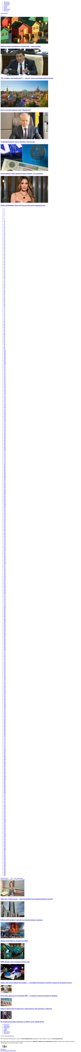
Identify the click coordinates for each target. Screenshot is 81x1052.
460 (5, 865)
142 (5, 410)
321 (5, 666)
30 (4, 250)
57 (4, 288)
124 (5, 384)
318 (5, 662)
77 (4, 317)
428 (5, 819)
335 (5, 686)
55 (4, 286)
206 (5, 502)
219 (5, 520)
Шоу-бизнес (7, 9)
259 (5, 577)
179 (5, 463)
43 (4, 268)
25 (4, 243)
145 (5, 414)
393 (5, 769)
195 (5, 486)
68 (4, 304)
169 (5, 449)
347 (5, 703)
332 (5, 682)
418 (5, 805)
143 (5, 411)
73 (4, 311)
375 (5, 743)
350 (5, 708)
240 (5, 550)
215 (5, 514)
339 (5, 692)
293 (5, 626)
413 (5, 798)
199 (5, 492)
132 (5, 396)
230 (5, 536)
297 (5, 632)
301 (5, 637)
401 (5, 780)
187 (5, 474)
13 (4, 225)
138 (5, 404)
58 (4, 290)
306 (5, 645)
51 (4, 280)
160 (5, 436)
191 (5, 480)
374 (5, 742)
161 (5, 437)
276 (5, 602)
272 (5, 596)
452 (5, 853)
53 (4, 283)
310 (5, 650)
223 (5, 526)
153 (5, 426)
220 (5, 522)
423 (5, 812)
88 (4, 333)
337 (5, 689)
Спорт (5, 6)
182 (5, 467)
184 (5, 470)
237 (5, 546)
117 (5, 374)
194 (5, 484)
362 (5, 725)
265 (5, 586)
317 (5, 660)
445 (5, 843)
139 (5, 406)
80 (4, 321)
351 (5, 709)
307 (5, 646)
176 (5, 459)
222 (5, 524)
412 (5, 796)
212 (5, 510)
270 (5, 593)
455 (5, 858)
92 (4, 338)
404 (5, 785)
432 (5, 825)
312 (5, 653)
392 (5, 768)
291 (5, 623)
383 (5, 755)
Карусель (6, 10)
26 (4, 244)
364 (5, 728)
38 (4, 261)
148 (5, 419)
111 (5, 366)
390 (5, 765)
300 (5, 636)
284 (5, 613)
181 (5, 466)
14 (4, 227)
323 (5, 669)
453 (5, 855)
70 (4, 307)
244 (5, 556)
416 (5, 802)
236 (5, 544)
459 (5, 863)
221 (5, 523)
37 (4, 260)
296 (5, 630)
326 (5, 673)
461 (5, 866)
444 (5, 842)
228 (5, 533)
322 (5, 667)
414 (5, 799)
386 (5, 759)
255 (5, 572)
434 (5, 828)
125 (5, 386)
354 (5, 713)
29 (4, 248)
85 (4, 328)
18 (4, 233)
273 (5, 597)
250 (5, 564)
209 (5, 506)
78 (4, 318)
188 (5, 476)
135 (5, 400)
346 (5, 702)
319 (5, 663)
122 (5, 381)
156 (5, 430)
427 (5, 818)
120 (5, 378)
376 (5, 745)
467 (5, 875)
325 (5, 672)
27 (4, 245)
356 (5, 716)
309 (5, 649)
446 (5, 845)
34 (4, 255)
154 (5, 427)
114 (5, 370)
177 (5, 460)
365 (5, 729)
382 (5, 753)
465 (5, 872)
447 (5, 846)
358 (5, 719)
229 (5, 534)
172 (5, 453)
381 (5, 752)
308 (5, 647)
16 (4, 230)
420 (5, 808)
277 (5, 603)
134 (5, 399)
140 (5, 407)
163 (5, 440)
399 (5, 778)
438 (5, 833)
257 (5, 574)
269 (5, 592)
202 (5, 496)
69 (4, 306)
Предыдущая (4, 878)
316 (5, 659)
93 (4, 340)
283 (5, 612)
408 (5, 790)
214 (5, 513)
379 (5, 749)
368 (5, 733)
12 (4, 224)
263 (5, 583)
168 (5, 447)
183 (5, 469)
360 (5, 722)
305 (5, 643)
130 (5, 393)
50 (4, 278)
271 (5, 595)
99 (4, 348)
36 (4, 258)
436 (5, 831)
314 (5, 656)
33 (4, 254)
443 (5, 841)
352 (5, 710)
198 (5, 490)
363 (5, 726)
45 (4, 271)
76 (4, 316)
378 (5, 748)
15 (4, 228)
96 (4, 344)
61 (4, 294)
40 (4, 264)
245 (5, 557)
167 (5, 446)
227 (5, 532)
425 (5, 815)
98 (4, 347)
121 (5, 380)
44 (4, 270)
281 (5, 609)
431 (5, 823)
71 (4, 308)
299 (5, 635)
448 (5, 848)
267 (5, 589)
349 (5, 706)
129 (5, 391)
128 (5, 390)
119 (5, 377)
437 (5, 832)
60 (4, 293)
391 (5, 766)
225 (5, 529)
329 (5, 677)
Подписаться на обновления (8, 1050)
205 (5, 500)
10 (4, 221)
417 (5, 803)
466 (5, 873)
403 (5, 783)
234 (5, 542)
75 (4, 314)
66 (4, 301)
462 (5, 868)
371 (5, 738)
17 (4, 231)
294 (5, 627)
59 (4, 291)
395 (5, 772)
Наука (5, 7)
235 (5, 543)
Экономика (7, 3)
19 (4, 234)
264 (5, 584)
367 (5, 732)
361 (5, 723)
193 (5, 483)
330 (5, 679)
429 (5, 821)
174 (5, 456)
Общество (6, 4)
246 (5, 559)
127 (5, 389)
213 (5, 512)
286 (5, 616)
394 (5, 770)
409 (5, 792)
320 (5, 665)
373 (5, 740)
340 (5, 693)
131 (5, 394)
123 (5, 383)
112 (5, 367)
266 (5, 587)
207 (5, 503)
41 (4, 265)
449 (5, 849)
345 (5, 700)
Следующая (19, 878)
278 (5, 605)
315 (5, 657)
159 (5, 434)
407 (5, 789)
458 (5, 862)
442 (5, 839)
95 (4, 343)
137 (5, 403)
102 (5, 353)
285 (5, 615)
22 (4, 238)
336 (5, 687)
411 (5, 795)
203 (5, 497)
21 (4, 237)
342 (5, 696)
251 (5, 566)
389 (5, 763)
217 (5, 517)
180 (5, 464)
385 (5, 758)
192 (5, 481)
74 (4, 313)
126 (5, 387)
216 (5, 516)
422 (5, 811)
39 (4, 263)
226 (5, 530)
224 (5, 527)
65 (4, 300)
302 (5, 639)
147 (5, 417)
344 (5, 699)
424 (5, 813)
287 (5, 617)
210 (5, 507)
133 (5, 397)
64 (4, 298)
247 (5, 560)
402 (5, 782)
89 (4, 334)
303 (5, 640)
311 (5, 652)
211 (5, 509)
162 (5, 439)
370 (5, 736)
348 (5, 705)
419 (5, 806)
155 (5, 429)
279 (5, 606)
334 (5, 685)
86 (4, 330)
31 (4, 251)
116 (5, 373)
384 (5, 756)
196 (5, 487)
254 (5, 570)
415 (5, 800)
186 (5, 473)
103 (5, 354)
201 (5, 494)
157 (5, 431)
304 (5, 642)
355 (5, 715)
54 (4, 284)
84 (4, 327)
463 (5, 869)
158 (5, 433)
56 (4, 287)
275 (5, 600)
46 (4, 273)
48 (4, 275)
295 (5, 629)
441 (5, 838)
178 (5, 461)
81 (4, 323)
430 (5, 822)
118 (5, 376)
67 (4, 303)
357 (5, 718)
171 (5, 451)
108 (5, 361)
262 (5, 582)
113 (5, 368)
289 (5, 620)
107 (5, 360)
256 (5, 573)
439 (5, 835)
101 (5, 351)
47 (4, 274)
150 (5, 421)
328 (5, 676)
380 (5, 750)
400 (5, 779)
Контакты (3, 1049)
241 (5, 552)
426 (5, 816)
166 (5, 444)
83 (4, 326)
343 (5, 697)
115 (5, 371)
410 (5, 793)
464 (5, 871)
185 (5, 471)
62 (4, 296)
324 (5, 670)
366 (5, 730)
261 (5, 580)
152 (5, 424)
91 (4, 337)
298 (5, 633)
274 (5, 599)
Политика (6, 2)
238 (5, 547)
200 (5, 493)
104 (5, 356)
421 (5, 809)
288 (5, 619)
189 (5, 477)
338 (5, 690)
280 (5, 607)
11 (4, 223)
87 (4, 331)
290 (5, 622)
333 (5, 683)
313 (5, 655)
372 (5, 739)
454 (5, 856)
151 (5, 423)
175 (5, 457)
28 (4, 247)
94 (4, 341)
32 (4, 253)
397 (5, 775)
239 (5, 549)
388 (5, 762)
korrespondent (4, 13)
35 (4, 257)
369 (5, 735)
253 (5, 569)
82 (4, 324)
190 (5, 479)
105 (5, 357)
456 (5, 859)
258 (5, 576)
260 (5, 579)
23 (4, 240)
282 (5, 610)
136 (5, 401)
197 (5, 489)
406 (5, 788)
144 (5, 413)
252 (5, 567)
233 (5, 540)
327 (5, 675)
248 (5, 562)
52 (4, 281)
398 (5, 776)
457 (5, 861)
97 (4, 346)
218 (5, 519)
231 (5, 537)
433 (5, 826)
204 (5, 499)
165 (5, 443)
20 (4, 235)
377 (5, 746)
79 (4, 320)
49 (4, 277)
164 (5, 441)
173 (5, 454)
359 (5, 720)
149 (5, 420)
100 (5, 350)
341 (5, 695)
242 (5, 553)
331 (5, 680)
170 (5, 450)
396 (5, 773)
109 (5, 363)
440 (5, 836)
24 (4, 241)
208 (5, 504)
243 (5, 554)
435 (5, 829)
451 (5, 852)
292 (5, 625)
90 (4, 336)
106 (5, 358)
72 (4, 310)
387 (5, 760)
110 (5, 364)
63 (4, 297)
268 (5, 590)
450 (5, 851)
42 (4, 267)
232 (5, 539)
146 (5, 416)
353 (5, 712)
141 (5, 409)
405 (5, 786)
